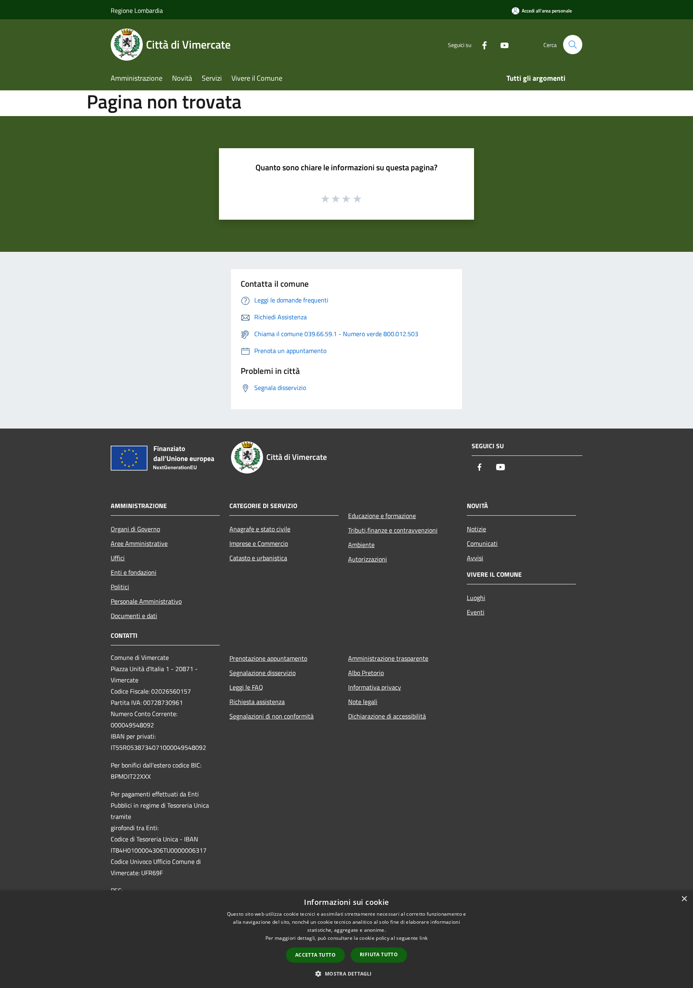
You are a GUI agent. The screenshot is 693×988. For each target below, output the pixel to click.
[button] (346, 973)
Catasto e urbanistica (258, 558)
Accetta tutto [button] (315, 954)
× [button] (684, 899)
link (423, 938)
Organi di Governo (135, 529)
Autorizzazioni (367, 559)
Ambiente (361, 544)
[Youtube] (501, 44)
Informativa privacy (374, 687)
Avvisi (475, 558)
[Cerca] (572, 44)
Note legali (362, 701)
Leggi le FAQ (246, 687)
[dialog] (346, 939)
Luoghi (476, 597)
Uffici (118, 558)
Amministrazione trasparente (388, 658)
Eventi (475, 612)
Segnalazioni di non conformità (271, 716)
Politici (120, 587)
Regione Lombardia (137, 10)
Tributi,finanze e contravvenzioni (393, 530)
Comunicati (482, 543)
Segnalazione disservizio (262, 673)
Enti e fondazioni (133, 572)
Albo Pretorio (366, 673)
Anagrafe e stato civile (259, 529)
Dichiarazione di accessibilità (387, 716)
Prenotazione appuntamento (268, 658)
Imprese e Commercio (258, 543)
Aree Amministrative (139, 543)
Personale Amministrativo (146, 601)
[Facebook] (481, 44)
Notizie (476, 529)
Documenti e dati (134, 616)
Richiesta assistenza (257, 701)
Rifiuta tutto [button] (379, 954)
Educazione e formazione (382, 516)
